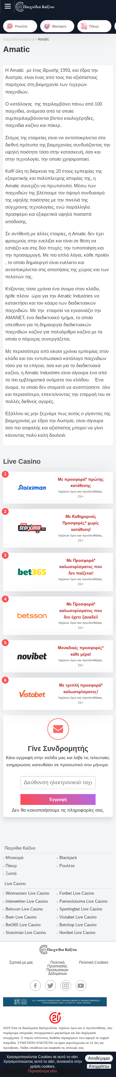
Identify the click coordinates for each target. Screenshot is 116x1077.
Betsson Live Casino (24, 909)
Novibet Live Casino (77, 932)
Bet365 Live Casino (23, 925)
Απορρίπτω (99, 1066)
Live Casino (15, 883)
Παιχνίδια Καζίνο (20, 848)
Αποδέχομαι (99, 1058)
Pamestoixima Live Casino (83, 901)
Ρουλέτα (67, 865)
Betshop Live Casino (78, 925)
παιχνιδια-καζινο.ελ (19, 39)
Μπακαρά (15, 857)
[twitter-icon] (50, 986)
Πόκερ (11, 865)
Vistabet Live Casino (78, 917)
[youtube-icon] (81, 986)
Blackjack (68, 857)
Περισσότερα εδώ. (43, 1071)
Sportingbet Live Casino (80, 909)
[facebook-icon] (35, 986)
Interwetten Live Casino (27, 901)
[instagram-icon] (65, 986)
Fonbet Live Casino (76, 893)
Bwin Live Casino (21, 917)
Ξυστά (11, 873)
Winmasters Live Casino (27, 893)
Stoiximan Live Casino (26, 932)
